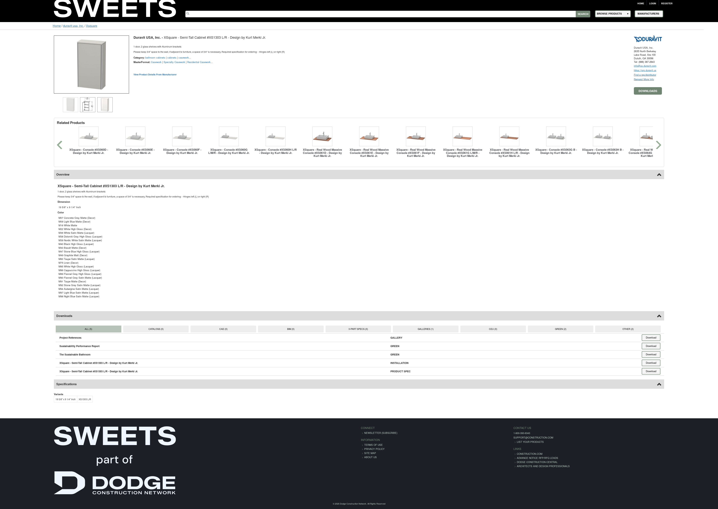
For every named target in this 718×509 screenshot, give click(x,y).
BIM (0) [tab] (280, 328)
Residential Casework (152, 62)
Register (667, 3)
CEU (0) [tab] (513, 328)
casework (137, 57)
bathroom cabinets (109, 57)
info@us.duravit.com (692, 66)
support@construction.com (429, 437)
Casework (109, 62)
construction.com (425, 454)
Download (698, 337)
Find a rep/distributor (692, 74)
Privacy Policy (374, 449)
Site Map (370, 453)
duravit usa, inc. (27, 26)
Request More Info (691, 79)
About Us (370, 457)
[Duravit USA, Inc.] (695, 38)
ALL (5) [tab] (47, 328)
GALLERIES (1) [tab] (436, 328)
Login (652, 3)
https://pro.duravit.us (692, 70)
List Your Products (425, 442)
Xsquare (46, 26)
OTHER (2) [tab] (669, 328)
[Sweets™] (115, 7)
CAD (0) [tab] (202, 328)
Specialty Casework (127, 62)
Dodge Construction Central (432, 466)
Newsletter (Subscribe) (380, 433)
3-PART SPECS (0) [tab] (358, 328)
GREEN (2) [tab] (591, 328)
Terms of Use (373, 445)
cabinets (125, 57)
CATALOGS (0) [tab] (124, 328)
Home (640, 3)
